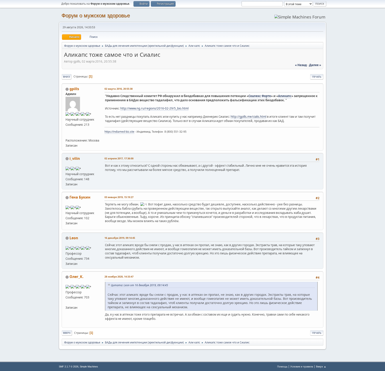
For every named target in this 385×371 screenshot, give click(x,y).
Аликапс (284, 96)
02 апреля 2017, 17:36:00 (118, 158)
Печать (316, 76)
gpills (74, 88)
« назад (301, 65)
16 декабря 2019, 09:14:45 (119, 237)
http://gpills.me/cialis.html (248, 117)
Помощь (282, 366)
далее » (315, 65)
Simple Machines (89, 366)
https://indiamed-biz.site (119, 132)
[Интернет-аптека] (67, 135)
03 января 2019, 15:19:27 (118, 197)
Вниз (66, 76)
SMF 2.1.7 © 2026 (68, 366)
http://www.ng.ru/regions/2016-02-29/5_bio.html (154, 108)
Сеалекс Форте (259, 96)
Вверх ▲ (321, 366)
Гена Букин (80, 197)
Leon (74, 237)
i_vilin (75, 158)
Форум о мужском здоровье (95, 15)
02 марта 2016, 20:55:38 (118, 88)
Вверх (67, 333)
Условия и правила (301, 366)
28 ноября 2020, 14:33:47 (118, 276)
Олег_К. (77, 276)
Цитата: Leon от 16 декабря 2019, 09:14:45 (139, 285)
